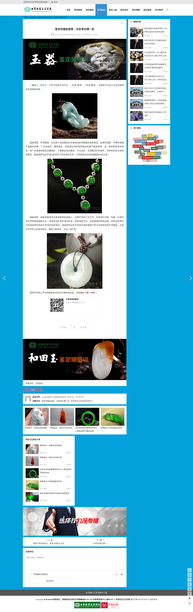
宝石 (139, 156)
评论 (88, 35)
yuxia (57, 35)
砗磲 (141, 138)
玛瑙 (142, 141)
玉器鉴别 (143, 158)
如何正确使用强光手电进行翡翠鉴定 (54, 493)
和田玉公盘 (149, 159)
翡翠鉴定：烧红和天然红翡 (61, 428)
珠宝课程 (90, 10)
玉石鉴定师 (147, 144)
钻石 (141, 147)
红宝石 (145, 135)
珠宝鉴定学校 (154, 159)
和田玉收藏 (151, 134)
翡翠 (45, 85)
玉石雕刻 (159, 139)
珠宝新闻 (78, 10)
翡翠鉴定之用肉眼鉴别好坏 (112, 428)
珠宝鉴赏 (147, 10)
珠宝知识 (124, 10)
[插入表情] (117, 574)
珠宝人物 (113, 10)
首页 (69, 10)
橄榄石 (146, 149)
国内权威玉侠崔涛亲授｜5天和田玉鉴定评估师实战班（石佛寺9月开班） (155, 31)
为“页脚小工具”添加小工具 (96, 593)
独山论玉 (161, 151)
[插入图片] (122, 574)
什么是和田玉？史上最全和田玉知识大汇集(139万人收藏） (155, 55)
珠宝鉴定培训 (160, 147)
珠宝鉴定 (138, 152)
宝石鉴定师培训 (153, 144)
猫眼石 (136, 149)
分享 (84, 327)
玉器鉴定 (151, 139)
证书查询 (159, 10)
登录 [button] (55, 2)
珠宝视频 (136, 10)
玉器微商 (161, 144)
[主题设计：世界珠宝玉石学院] (87, 608)
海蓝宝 (147, 137)
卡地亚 (138, 144)
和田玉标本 (137, 141)
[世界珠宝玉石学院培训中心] (38, 12)
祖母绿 (159, 153)
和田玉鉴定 (152, 150)
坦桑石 (154, 137)
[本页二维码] (189, 603)
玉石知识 (101, 10)
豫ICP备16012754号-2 (139, 599)
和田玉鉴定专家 (149, 155)
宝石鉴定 (157, 149)
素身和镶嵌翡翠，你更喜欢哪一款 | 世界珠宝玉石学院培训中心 (67, 401)
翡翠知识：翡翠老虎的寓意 (36, 428)
